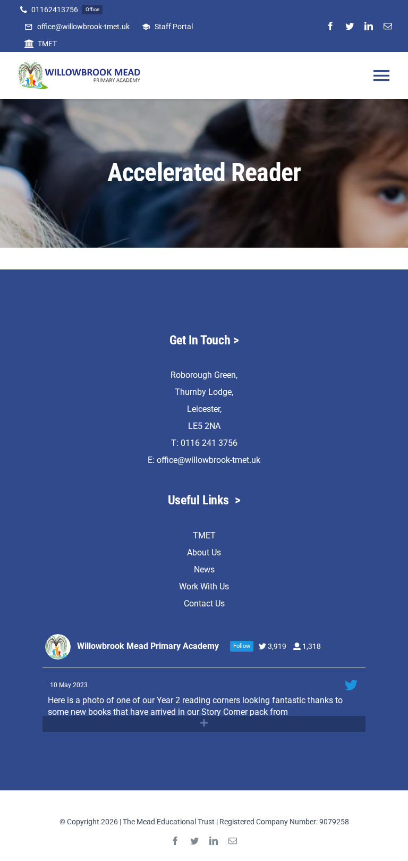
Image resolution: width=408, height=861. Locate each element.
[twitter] (349, 26)
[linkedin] (368, 26)
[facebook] (330, 26)
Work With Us (204, 586)
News (204, 569)
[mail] (388, 26)
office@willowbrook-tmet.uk (208, 460)
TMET (204, 535)
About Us (204, 552)
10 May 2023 (69, 685)
